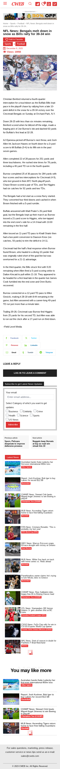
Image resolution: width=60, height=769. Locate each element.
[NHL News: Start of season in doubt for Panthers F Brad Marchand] (12, 647)
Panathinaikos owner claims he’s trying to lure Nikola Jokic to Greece (38, 577)
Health (12, 415)
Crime (40, 411)
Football (21, 23)
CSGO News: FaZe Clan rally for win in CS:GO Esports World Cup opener (38, 625)
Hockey (25, 645)
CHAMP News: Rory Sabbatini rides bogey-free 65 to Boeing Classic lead (37, 593)
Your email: (11, 392)
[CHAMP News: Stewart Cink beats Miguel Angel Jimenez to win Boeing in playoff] (12, 500)
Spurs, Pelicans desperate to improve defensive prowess (15, 443)
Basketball (26, 483)
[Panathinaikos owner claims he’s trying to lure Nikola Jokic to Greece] (12, 582)
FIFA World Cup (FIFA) (30, 532)
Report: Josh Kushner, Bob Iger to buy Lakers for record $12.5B (38, 479)
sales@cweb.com (30, 756)
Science (24, 415)
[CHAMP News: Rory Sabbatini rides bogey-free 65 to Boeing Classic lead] (12, 598)
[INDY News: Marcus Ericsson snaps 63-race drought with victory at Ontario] (12, 549)
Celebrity (27, 411)
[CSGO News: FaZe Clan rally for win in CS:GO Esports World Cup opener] (12, 630)
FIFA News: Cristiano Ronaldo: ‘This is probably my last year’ (38, 528)
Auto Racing (26, 548)
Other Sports (26, 467)
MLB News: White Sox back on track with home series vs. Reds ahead (37, 560)
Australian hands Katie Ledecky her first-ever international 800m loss (37, 463)
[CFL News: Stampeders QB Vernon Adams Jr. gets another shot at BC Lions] (12, 614)
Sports (13, 23)
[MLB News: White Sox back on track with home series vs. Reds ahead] (12, 565)
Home (5, 23)
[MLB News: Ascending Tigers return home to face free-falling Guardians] (12, 517)
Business (13, 411)
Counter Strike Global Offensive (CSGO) (37, 629)
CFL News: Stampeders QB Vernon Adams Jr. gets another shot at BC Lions (37, 610)
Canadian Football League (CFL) (34, 615)
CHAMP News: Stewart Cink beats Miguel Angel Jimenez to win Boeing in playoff (38, 496)
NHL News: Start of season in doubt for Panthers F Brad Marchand (38, 642)
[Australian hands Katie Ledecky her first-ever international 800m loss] (12, 468)
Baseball (25, 515)
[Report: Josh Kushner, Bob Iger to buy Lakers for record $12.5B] (12, 484)
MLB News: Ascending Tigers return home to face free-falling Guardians (37, 512)
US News (13, 419)
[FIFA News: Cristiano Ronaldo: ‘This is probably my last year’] (12, 533)
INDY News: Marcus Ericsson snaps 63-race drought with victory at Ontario (38, 544)
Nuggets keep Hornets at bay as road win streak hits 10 (43, 443)
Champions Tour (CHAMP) (31, 501)
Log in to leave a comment (30, 373)
